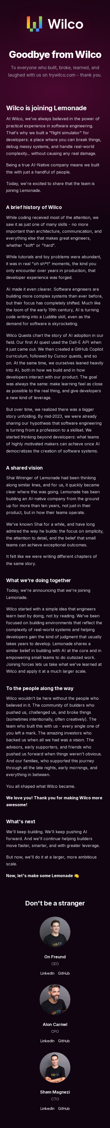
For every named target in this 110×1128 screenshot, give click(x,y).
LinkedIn (47, 973)
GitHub (64, 973)
